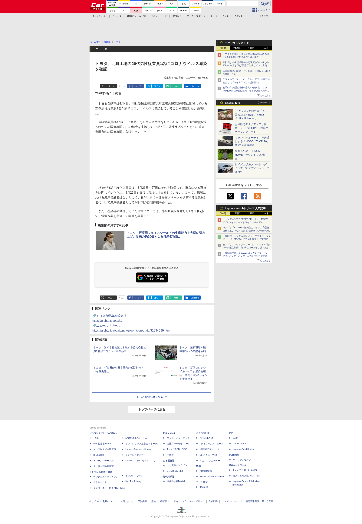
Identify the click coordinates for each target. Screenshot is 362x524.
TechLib (204, 487)
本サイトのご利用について (102, 501)
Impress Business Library (138, 449)
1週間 (251, 48)
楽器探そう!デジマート (178, 443)
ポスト (111, 86)
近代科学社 (168, 476)
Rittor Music (169, 433)
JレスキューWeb (208, 455)
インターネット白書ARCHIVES (109, 488)
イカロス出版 (203, 433)
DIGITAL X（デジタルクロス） (140, 460)
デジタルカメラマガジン (105, 476)
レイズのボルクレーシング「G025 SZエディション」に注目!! (252, 168)
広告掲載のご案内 (147, 501)
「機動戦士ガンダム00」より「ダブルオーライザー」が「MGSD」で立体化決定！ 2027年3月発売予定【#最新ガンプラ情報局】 (247, 239)
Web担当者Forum (102, 443)
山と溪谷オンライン (177, 465)
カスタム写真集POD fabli (246, 475)
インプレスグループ (232, 501)
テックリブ (201, 482)
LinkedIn (195, 86)
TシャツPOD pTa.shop (245, 470)
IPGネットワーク (237, 465)
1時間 (223, 48)
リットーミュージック (178, 438)
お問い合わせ (127, 501)
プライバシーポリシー (193, 501)
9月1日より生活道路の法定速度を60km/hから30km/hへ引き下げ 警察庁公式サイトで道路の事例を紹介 (246, 65)
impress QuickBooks (243, 449)
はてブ (157, 86)
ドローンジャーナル (103, 460)
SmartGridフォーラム (136, 438)
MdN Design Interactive (212, 476)
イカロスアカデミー (210, 460)
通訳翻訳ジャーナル (210, 449)
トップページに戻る (151, 409)
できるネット (100, 482)
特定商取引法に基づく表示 (259, 501)
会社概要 (213, 501)
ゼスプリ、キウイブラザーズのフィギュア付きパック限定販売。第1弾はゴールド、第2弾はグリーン (247, 247)
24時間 (237, 48)
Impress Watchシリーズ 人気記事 (245, 208)
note (176, 86)
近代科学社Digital (176, 481)
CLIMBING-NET (175, 471)
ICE (231, 433)
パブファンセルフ (242, 459)
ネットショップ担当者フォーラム (142, 443)
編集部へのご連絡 (169, 501)
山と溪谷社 (168, 460)
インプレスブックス (135, 475)
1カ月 (265, 48)
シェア (138, 86)
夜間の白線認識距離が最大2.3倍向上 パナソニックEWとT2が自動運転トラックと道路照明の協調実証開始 (246, 90)
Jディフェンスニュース (212, 443)
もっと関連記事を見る (150, 396)
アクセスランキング (237, 43)
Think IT (97, 438)
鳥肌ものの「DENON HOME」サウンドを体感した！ (251, 154)
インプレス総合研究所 (104, 449)
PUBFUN (234, 455)
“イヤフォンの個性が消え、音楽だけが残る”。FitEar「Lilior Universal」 (251, 114)
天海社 (236, 438)
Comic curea (239, 443)
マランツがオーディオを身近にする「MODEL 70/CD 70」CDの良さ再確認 (252, 141)
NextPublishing (133, 481)
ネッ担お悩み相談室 (103, 466)
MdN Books (206, 471)
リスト (122, 86)
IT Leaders (98, 455)
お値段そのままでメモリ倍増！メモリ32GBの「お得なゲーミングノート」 (251, 128)
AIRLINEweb (206, 438)
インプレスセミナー (135, 455)
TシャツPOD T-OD (177, 449)
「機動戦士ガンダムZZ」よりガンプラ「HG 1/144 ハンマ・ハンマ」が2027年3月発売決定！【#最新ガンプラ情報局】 (245, 256)
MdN (198, 466)
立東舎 (170, 455)
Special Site (232, 102)
